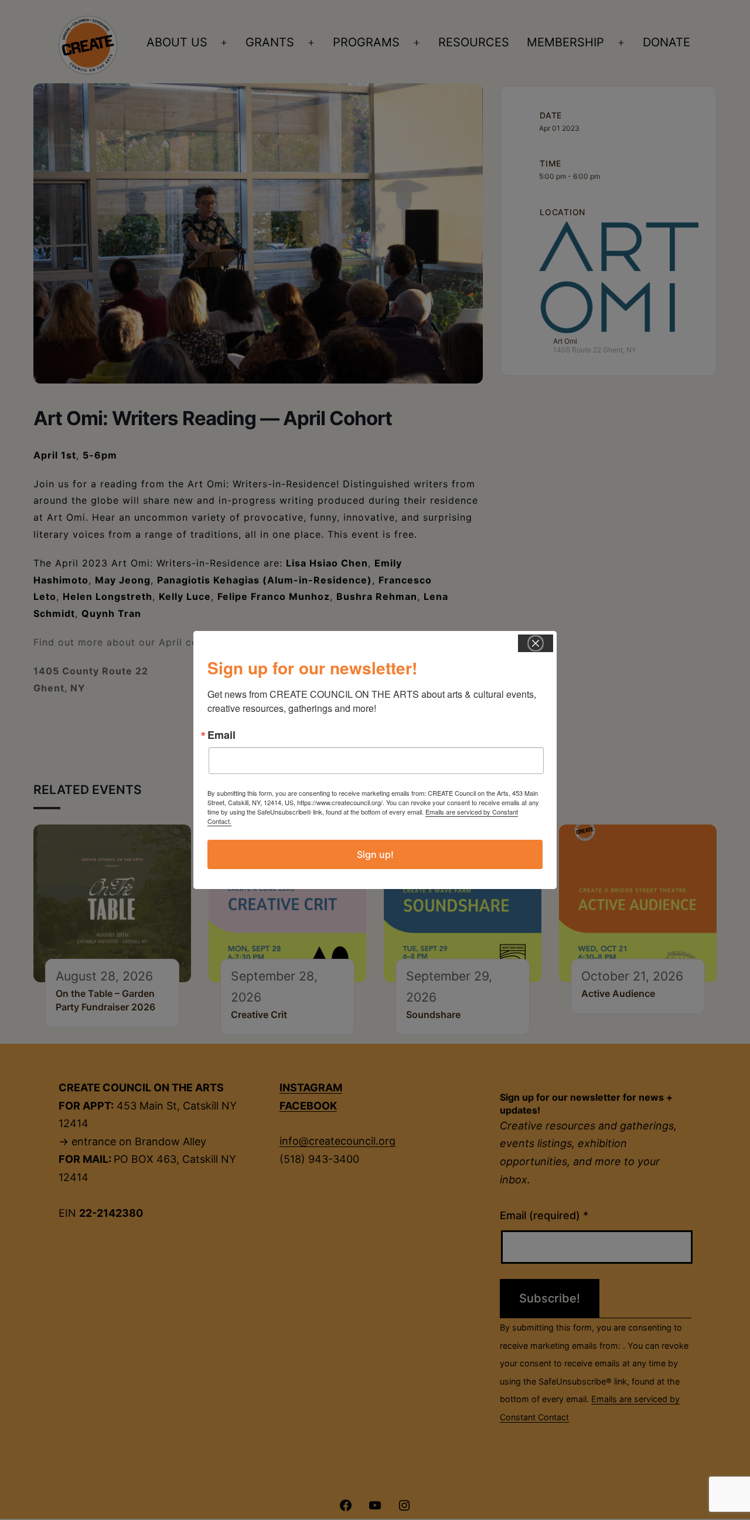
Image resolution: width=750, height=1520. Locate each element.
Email (221, 735)
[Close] (535, 643)
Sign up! (375, 854)
